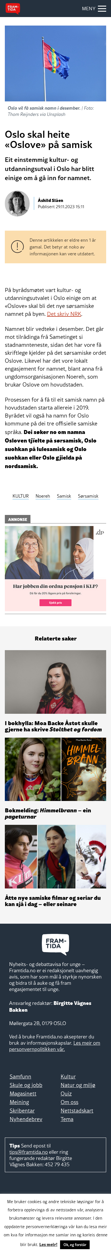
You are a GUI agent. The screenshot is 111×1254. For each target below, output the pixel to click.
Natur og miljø (78, 1085)
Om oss (69, 1102)
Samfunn (20, 1076)
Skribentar (22, 1110)
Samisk (64, 496)
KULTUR (21, 496)
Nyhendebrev (26, 1119)
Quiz (66, 1093)
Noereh (43, 496)
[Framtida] (13, 8)
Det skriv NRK (64, 314)
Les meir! (48, 1244)
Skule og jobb (26, 1085)
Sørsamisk (88, 496)
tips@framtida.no (28, 1151)
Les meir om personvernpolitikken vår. (54, 1046)
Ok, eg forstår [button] (74, 1244)
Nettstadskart (77, 1110)
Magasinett (23, 1093)
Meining (19, 1102)
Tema (67, 1119)
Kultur (68, 1076)
